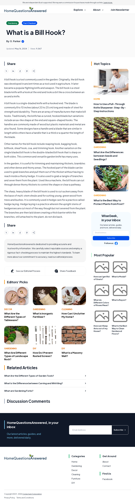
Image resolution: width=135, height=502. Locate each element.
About (105, 461)
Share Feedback (68, 271)
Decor (8, 309)
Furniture (75, 478)
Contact (106, 466)
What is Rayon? (119, 300)
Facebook (107, 479)
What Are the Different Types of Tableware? (15, 317)
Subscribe (111, 238)
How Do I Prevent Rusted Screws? (43, 354)
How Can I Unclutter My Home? (73, 315)
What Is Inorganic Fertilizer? (43, 315)
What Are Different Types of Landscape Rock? (16, 356)
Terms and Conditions (25, 498)
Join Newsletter (120, 9)
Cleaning (67, 309)
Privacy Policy (9, 498)
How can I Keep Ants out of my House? (101, 328)
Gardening (39, 309)
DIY (34, 348)
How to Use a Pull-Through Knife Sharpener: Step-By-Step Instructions (110, 107)
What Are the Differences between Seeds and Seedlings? (108, 156)
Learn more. (108, 3)
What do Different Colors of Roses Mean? (101, 302)
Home (97, 99)
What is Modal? (119, 276)
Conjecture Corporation (32, 494)
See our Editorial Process (28, 271)
